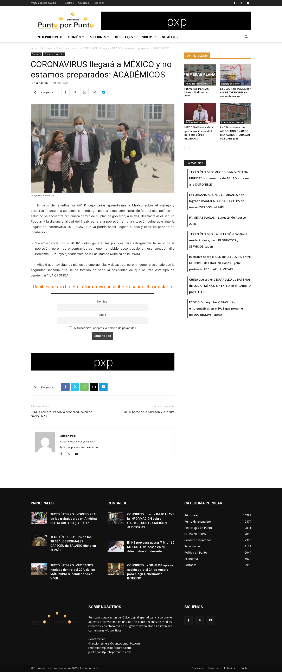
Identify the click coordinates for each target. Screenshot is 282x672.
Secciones (98, 37)
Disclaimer (198, 668)
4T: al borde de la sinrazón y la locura (149, 412)
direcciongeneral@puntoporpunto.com (114, 643)
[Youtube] (248, 3)
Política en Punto (195, 122)
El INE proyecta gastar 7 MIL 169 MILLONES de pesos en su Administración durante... (150, 547)
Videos (147, 37)
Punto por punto (48, 37)
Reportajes (124, 37)
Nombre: (102, 301)
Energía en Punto (230, 83)
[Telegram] (103, 92)
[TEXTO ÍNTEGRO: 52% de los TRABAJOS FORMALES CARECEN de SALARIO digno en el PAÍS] (39, 540)
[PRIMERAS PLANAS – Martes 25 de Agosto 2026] (200, 75)
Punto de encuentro (67, 48)
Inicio (34, 48)
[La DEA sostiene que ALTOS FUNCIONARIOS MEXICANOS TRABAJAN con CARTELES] (235, 113)
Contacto (246, 668)
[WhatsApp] (84, 92)
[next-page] (193, 147)
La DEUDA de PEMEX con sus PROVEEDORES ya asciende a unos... (235, 92)
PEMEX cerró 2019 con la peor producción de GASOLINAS (61, 414)
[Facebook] (234, 3)
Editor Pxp (42, 82)
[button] (246, 37)
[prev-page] (187, 147)
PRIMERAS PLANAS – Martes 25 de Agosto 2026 (197, 92)
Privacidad (214, 668)
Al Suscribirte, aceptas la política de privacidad (104, 328)
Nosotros (68, 2)
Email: (103, 314)
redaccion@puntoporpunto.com (109, 648)
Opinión (74, 37)
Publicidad (83, 2)
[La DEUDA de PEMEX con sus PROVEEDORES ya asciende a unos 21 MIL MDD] (235, 75)
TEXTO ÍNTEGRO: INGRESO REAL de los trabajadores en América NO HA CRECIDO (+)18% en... (73, 518)
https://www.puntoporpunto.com (77, 441)
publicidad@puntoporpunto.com (109, 652)
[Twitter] (241, 3)
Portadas (190, 83)
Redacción (98, 2)
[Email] (94, 92)
